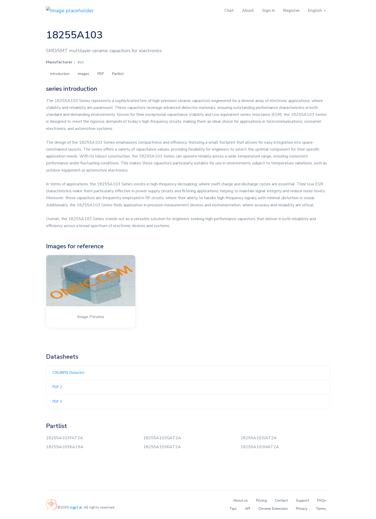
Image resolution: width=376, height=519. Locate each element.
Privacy (301, 508)
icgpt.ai (76, 507)
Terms (321, 508)
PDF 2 (57, 387)
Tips (233, 508)
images (83, 73)
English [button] (315, 10)
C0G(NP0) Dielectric (68, 372)
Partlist (118, 73)
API (247, 508)
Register (291, 10)
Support (302, 500)
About (248, 10)
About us (240, 500)
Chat (229, 10)
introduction (60, 73)
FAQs (321, 500)
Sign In (268, 10)
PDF (100, 73)
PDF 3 (57, 401)
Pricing (261, 500)
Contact (281, 500)
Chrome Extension (273, 508)
